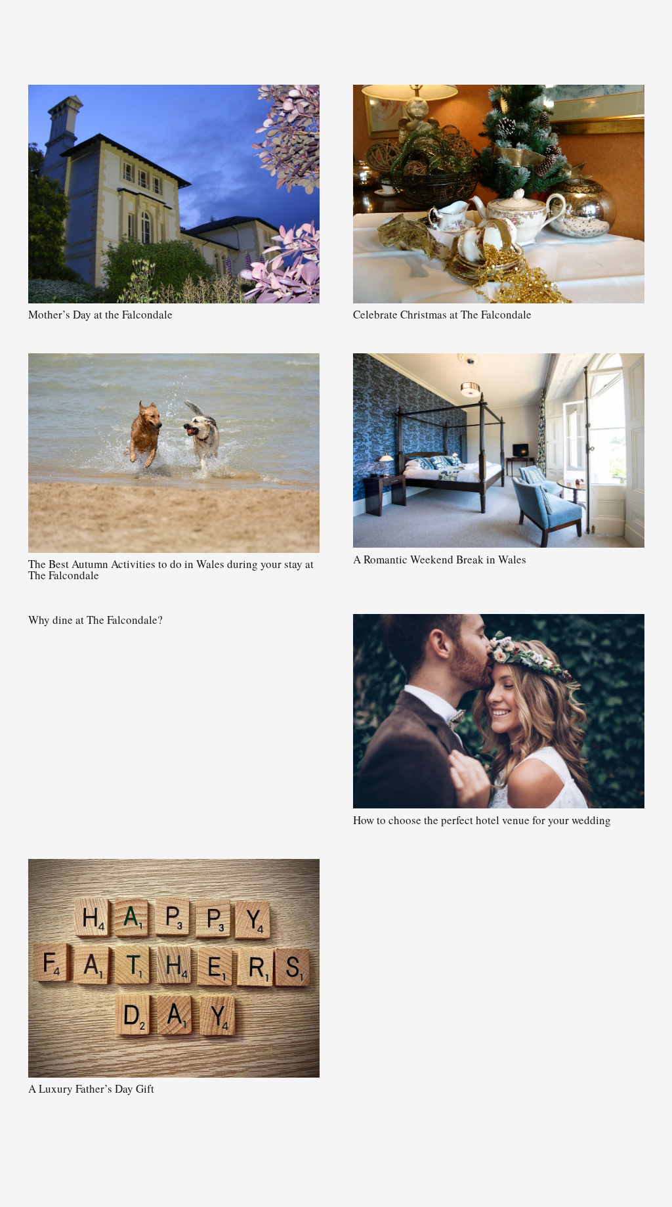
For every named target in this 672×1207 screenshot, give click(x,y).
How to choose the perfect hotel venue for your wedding (482, 819)
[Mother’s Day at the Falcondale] (174, 194)
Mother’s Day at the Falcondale (100, 314)
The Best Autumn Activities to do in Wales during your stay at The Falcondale (171, 569)
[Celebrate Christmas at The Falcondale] (498, 194)
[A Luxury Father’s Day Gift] (174, 968)
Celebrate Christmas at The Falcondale (442, 314)
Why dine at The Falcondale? (95, 619)
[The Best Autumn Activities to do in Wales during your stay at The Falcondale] (174, 453)
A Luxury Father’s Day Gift (91, 1088)
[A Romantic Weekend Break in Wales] (498, 450)
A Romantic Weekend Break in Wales (439, 559)
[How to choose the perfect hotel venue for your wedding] (498, 711)
